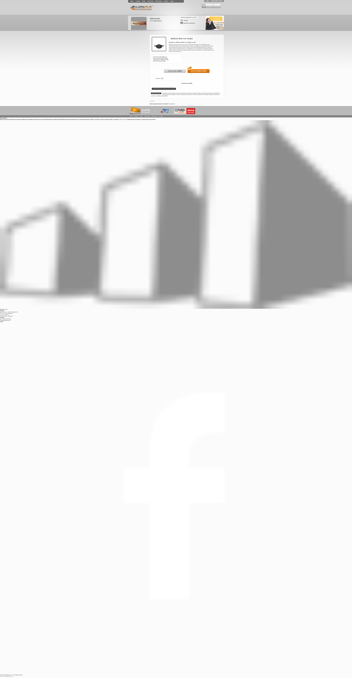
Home (132, 1)
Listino (172, 1)
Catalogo (138, 1)
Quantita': (158, 78)
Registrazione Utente (216, 0)
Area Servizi (150, 1)
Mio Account (159, 1)
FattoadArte (172, 104)
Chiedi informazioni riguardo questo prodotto (164, 88)
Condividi (152, 101)
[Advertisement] (137, 42)
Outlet (143, 1)
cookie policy (122, 119)
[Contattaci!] (215, 29)
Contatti (166, 1)
